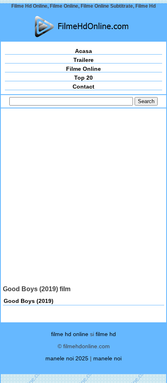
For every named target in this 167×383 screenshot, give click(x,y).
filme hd (106, 334)
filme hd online (69, 334)
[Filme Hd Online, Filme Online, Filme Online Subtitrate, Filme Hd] (83, 26)
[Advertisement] (83, 197)
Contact (83, 86)
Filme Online (83, 69)
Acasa (83, 51)
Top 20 (83, 77)
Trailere (83, 60)
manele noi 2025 (66, 358)
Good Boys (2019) (29, 301)
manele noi (107, 358)
